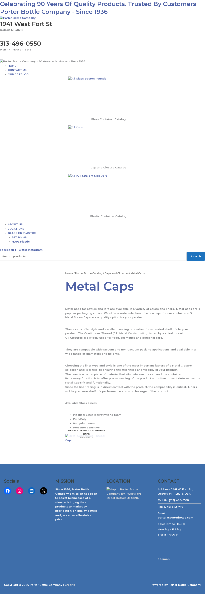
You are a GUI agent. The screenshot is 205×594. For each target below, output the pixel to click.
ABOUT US (15, 224)
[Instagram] (19, 490)
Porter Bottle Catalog (88, 273)
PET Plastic (19, 237)
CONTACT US (17, 69)
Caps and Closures (117, 273)
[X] (43, 490)
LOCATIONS (16, 228)
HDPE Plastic (21, 241)
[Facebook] (7, 490)
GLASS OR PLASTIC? (22, 233)
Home (69, 273)
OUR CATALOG (18, 74)
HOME (12, 65)
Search (196, 256)
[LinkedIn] (31, 490)
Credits (70, 584)
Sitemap (164, 559)
